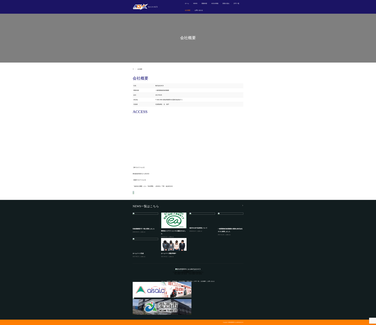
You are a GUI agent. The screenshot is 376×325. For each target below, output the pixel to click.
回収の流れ (226, 3)
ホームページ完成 (138, 253)
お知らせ (143, 232)
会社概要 (187, 10)
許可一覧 (236, 3)
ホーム (187, 3)
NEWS (195, 3)
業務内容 (204, 3)
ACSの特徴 (214, 3)
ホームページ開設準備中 (168, 253)
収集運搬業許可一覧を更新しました (144, 229)
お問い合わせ (199, 10)
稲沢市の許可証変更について (198, 228)
